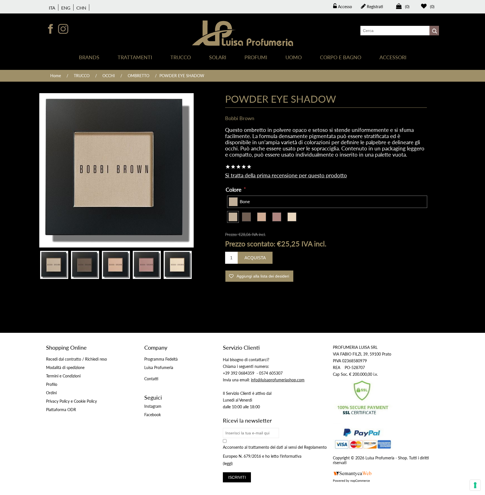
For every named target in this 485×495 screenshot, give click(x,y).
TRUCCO (180, 57)
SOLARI (217, 57)
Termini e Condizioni (63, 375)
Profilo (51, 384)
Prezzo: (231, 234)
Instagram (152, 406)
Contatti (151, 378)
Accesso (344, 6)
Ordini (51, 392)
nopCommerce (360, 480)
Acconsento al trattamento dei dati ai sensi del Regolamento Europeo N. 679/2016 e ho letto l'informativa (275, 452)
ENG (65, 7)
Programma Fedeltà (161, 359)
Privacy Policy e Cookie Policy (71, 401)
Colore (234, 189)
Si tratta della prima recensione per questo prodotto (286, 175)
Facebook (152, 414)
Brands (89, 57)
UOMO (293, 57)
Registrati (374, 6)
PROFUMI (255, 57)
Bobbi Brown (239, 118)
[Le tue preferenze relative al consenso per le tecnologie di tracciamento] (475, 485)
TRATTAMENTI (135, 57)
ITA (52, 7)
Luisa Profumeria (158, 367)
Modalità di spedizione (65, 367)
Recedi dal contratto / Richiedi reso (76, 359)
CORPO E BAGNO (340, 57)
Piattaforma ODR (61, 409)
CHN (81, 7)
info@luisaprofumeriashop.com (278, 379)
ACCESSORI (392, 57)
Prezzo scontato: (250, 243)
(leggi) (228, 463)
